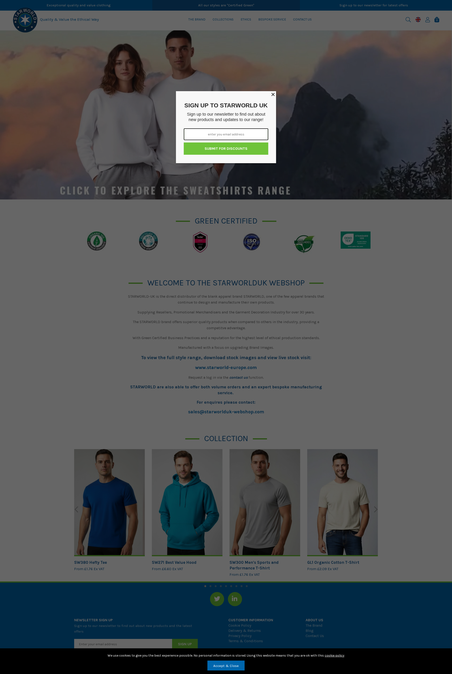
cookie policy (334, 656)
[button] (273, 93)
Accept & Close (226, 666)
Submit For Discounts (226, 148)
